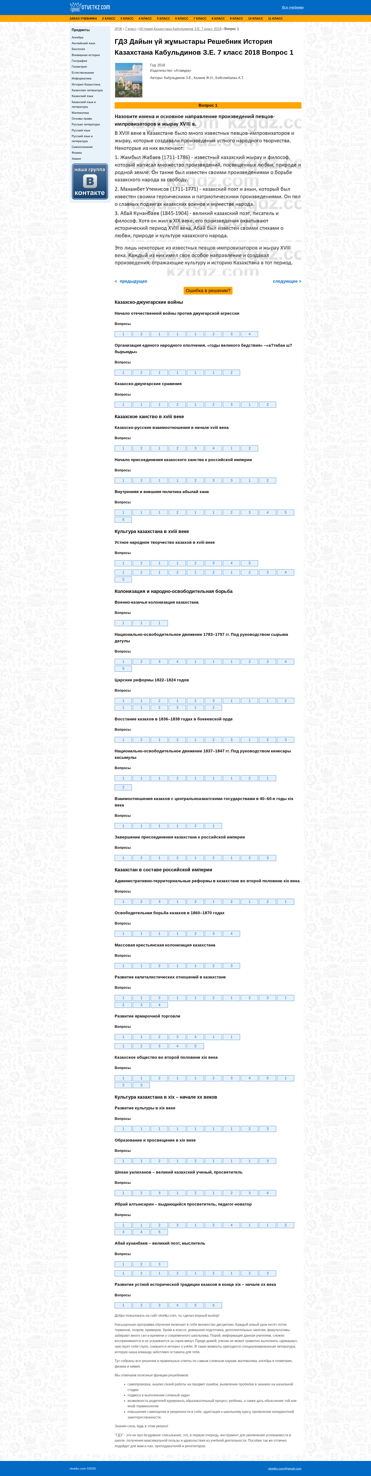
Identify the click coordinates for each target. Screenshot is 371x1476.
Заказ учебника (83, 18)
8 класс (218, 18)
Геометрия (79, 66)
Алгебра (77, 37)
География (79, 60)
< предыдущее (131, 281)
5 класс (163, 18)
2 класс (108, 18)
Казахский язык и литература (84, 104)
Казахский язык (82, 96)
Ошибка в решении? (208, 290)
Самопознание (82, 147)
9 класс (236, 18)
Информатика (81, 78)
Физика (77, 152)
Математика (80, 112)
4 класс (145, 18)
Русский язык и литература (82, 138)
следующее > (286, 281)
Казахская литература (87, 90)
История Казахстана (86, 84)
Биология (78, 49)
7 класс (200, 18)
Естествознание (83, 72)
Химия (76, 158)
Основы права (82, 118)
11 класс (275, 18)
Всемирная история (86, 55)
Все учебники (293, 7)
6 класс (181, 18)
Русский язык (81, 130)
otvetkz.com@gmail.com (284, 1468)
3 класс (127, 18)
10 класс (255, 18)
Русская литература (86, 124)
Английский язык (83, 43)
